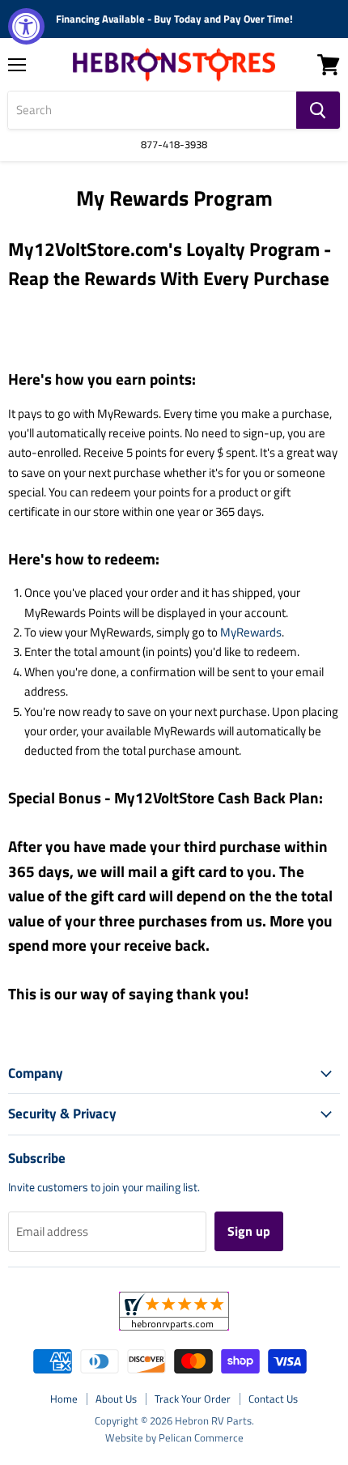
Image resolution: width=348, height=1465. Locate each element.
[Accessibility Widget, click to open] (26, 26)
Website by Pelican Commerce (174, 1437)
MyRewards (251, 632)
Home (64, 1398)
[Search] (318, 110)
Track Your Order (193, 1398)
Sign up (248, 1231)
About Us (116, 1398)
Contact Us (273, 1398)
